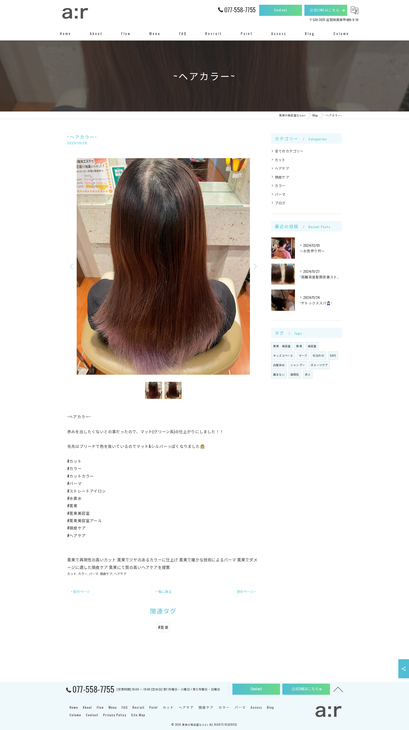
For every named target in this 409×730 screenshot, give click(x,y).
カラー (83, 573)
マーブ (303, 355)
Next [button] (254, 266)
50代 (333, 355)
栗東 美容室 (281, 346)
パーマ (93, 573)
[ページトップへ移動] (338, 689)
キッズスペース (283, 355)
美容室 (312, 346)
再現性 (294, 374)
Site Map (138, 714)
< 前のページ (80, 591)
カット (72, 573)
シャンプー (297, 365)
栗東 (299, 346)
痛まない (279, 374)
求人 (308, 374)
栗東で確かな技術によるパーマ (207, 559)
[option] (163, 266)
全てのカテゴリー (289, 150)
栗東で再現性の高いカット (91, 559)
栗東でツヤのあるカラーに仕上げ (147, 559)
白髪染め (279, 365)
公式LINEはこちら (325, 9)
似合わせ (318, 355)
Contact (280, 9)
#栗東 (163, 627)
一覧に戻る (163, 591)
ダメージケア (319, 365)
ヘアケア (120, 573)
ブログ (280, 202)
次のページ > (246, 591)
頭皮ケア (106, 573)
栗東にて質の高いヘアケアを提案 (139, 567)
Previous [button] (72, 266)
